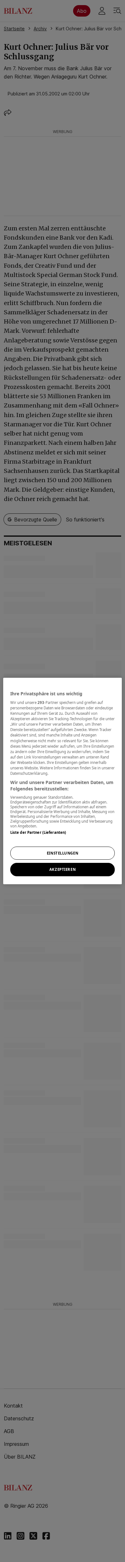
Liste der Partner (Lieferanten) (38, 832)
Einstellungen (62, 853)
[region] (62, 781)
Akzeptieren (62, 869)
